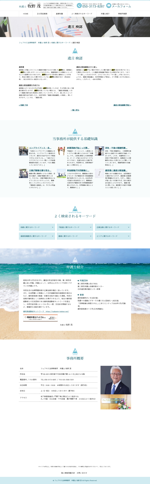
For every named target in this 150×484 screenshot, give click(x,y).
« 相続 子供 (23, 105)
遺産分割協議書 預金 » (122, 105)
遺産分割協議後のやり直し (86, 67)
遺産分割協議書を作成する (29, 85)
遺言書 (21, 67)
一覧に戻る (75, 110)
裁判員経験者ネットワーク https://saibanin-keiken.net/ (46, 311)
